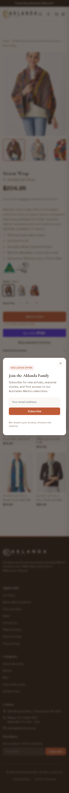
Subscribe (34, 411)
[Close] (60, 363)
